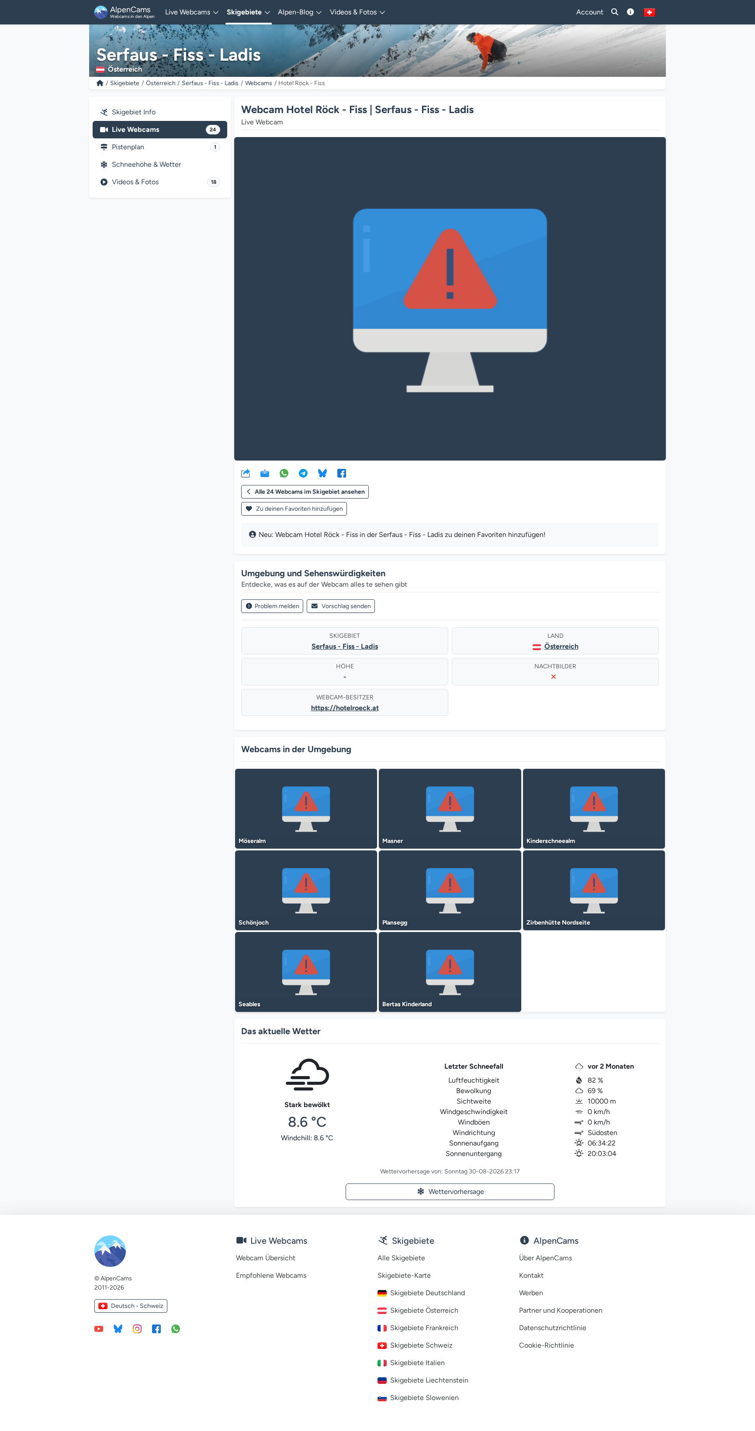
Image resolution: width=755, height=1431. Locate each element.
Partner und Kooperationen (561, 1310)
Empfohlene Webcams (271, 1275)
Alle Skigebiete (401, 1258)
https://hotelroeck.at (345, 708)
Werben (531, 1293)
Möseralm (252, 841)
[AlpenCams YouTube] (98, 1328)
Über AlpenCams (545, 1258)
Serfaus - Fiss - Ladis (210, 83)
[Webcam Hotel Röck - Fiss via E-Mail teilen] (264, 473)
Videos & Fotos (164, 182)
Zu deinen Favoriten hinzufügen (299, 509)
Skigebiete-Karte (404, 1275)
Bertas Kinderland (407, 1004)
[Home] (100, 83)
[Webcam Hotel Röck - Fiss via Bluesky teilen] (322, 473)
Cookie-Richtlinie (546, 1345)
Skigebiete (124, 83)
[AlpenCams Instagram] (137, 1328)
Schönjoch (254, 922)
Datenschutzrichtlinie (552, 1328)
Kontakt (531, 1275)
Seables (249, 1004)
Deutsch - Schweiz (137, 1306)
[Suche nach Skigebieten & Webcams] (615, 12)
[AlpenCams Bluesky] (118, 1328)
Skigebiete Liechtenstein (429, 1380)
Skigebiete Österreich (424, 1310)
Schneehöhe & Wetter (146, 164)
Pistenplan (164, 147)
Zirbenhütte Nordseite (558, 922)
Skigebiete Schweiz (421, 1345)
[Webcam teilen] (245, 473)
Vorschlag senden (346, 606)
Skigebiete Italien (417, 1363)
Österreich (161, 83)
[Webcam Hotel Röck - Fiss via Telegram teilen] (303, 473)
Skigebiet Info (134, 112)
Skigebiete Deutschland (427, 1293)
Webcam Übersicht (265, 1258)
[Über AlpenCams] (630, 12)
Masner (392, 841)
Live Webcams (164, 129)
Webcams (258, 83)
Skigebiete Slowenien (424, 1397)
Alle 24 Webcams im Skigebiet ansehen (310, 491)
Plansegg (394, 922)
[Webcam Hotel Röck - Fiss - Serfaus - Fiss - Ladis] (450, 299)
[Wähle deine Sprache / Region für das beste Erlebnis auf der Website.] (649, 12)
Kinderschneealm (550, 841)
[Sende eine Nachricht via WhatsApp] (175, 1328)
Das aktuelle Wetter (281, 1031)
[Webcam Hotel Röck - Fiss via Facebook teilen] (341, 473)
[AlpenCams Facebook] (156, 1328)
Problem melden (277, 606)
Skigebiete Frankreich (424, 1328)
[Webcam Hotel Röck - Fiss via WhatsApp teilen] (284, 473)
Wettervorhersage (456, 1191)
